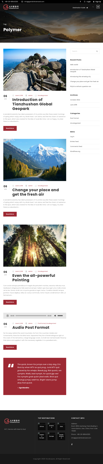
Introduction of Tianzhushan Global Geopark (32, 104)
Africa (42, 426)
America (51, 426)
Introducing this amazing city (80, 77)
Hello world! (74, 65)
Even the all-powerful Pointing (33, 278)
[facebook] (80, 2)
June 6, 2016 (19, 95)
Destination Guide (79, 8)
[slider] (60, 315)
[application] (34, 315)
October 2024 (75, 100)
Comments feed (76, 146)
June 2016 (73, 105)
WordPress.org (75, 151)
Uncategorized (43, 95)
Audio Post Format (30, 327)
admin (30, 95)
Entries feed (74, 141)
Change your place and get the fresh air (35, 192)
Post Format (42, 323)
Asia (61, 426)
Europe (51, 436)
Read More (10, 128)
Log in (72, 137)
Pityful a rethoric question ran (80, 86)
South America (61, 436)
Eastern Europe (41, 436)
